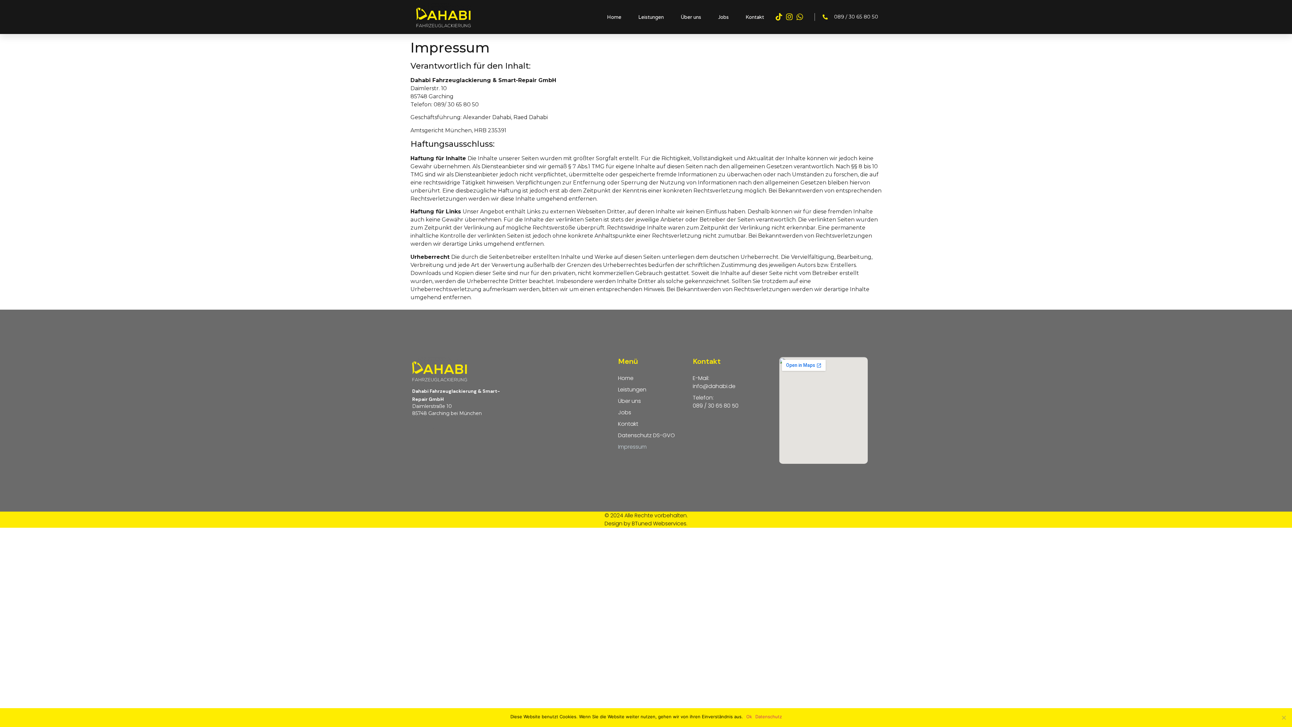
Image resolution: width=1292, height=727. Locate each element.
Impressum (632, 447)
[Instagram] (789, 16)
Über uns (691, 17)
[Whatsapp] (799, 16)
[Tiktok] (778, 16)
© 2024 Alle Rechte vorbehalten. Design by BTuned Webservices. (646, 519)
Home (614, 17)
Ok (749, 716)
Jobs (723, 17)
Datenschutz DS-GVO (646, 435)
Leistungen (651, 17)
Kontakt (755, 17)
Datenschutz (768, 716)
